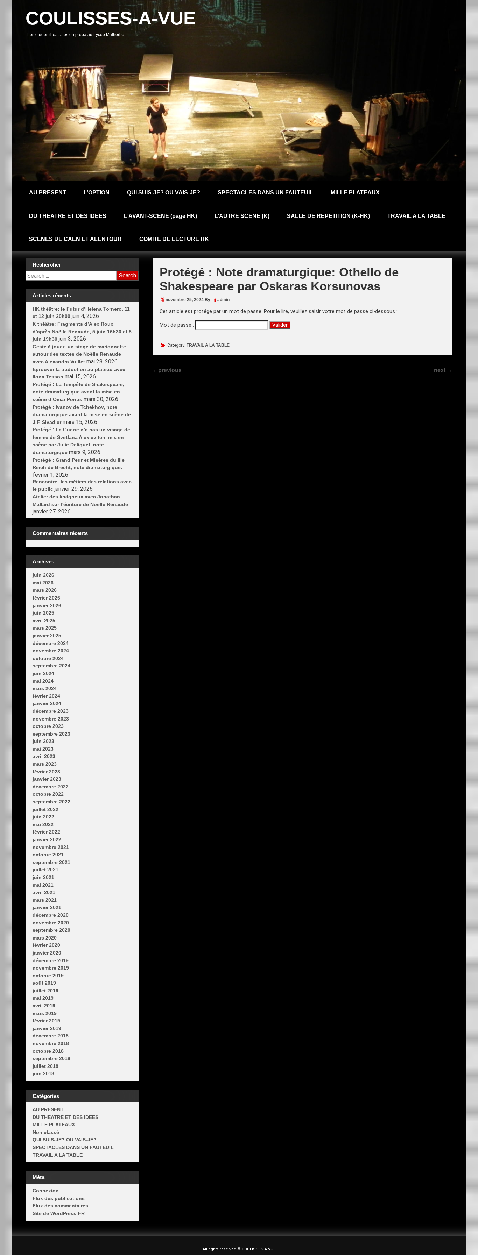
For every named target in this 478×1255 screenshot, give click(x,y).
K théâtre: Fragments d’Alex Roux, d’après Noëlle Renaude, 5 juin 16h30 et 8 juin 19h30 (82, 331)
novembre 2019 (51, 968)
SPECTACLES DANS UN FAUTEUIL (265, 193)
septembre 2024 (51, 665)
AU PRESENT (47, 193)
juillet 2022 (45, 809)
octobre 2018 (48, 1051)
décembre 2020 (51, 915)
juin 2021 (43, 877)
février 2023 (46, 771)
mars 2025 (45, 628)
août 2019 (44, 983)
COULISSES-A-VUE (111, 18)
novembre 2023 (51, 719)
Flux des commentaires (60, 1205)
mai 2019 (43, 998)
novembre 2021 (51, 847)
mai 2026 (43, 583)
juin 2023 (43, 741)
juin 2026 (43, 575)
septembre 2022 (51, 801)
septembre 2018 (51, 1058)
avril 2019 (44, 1005)
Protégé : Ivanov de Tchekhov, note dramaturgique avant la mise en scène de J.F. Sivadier (82, 414)
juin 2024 (43, 673)
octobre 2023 (48, 726)
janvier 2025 (47, 635)
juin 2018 (43, 1073)
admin (223, 299)
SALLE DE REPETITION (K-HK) (328, 216)
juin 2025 (43, 613)
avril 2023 (44, 756)
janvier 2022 (47, 839)
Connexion (46, 1190)
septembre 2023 (51, 734)
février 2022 (46, 832)
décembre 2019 (51, 960)
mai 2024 (43, 681)
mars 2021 (45, 900)
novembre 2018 (51, 1043)
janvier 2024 (47, 703)
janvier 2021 (47, 907)
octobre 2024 (48, 658)
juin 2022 (43, 817)
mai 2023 (43, 749)
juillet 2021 (45, 869)
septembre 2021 (51, 862)
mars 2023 (45, 764)
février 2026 (46, 598)
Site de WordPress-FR (59, 1213)
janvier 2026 (47, 605)
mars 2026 (45, 590)
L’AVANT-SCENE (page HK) (160, 216)
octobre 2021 (48, 854)
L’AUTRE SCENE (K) (242, 216)
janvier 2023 (47, 779)
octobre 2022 (48, 794)
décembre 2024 (51, 643)
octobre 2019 (48, 975)
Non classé (46, 1132)
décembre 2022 (51, 786)
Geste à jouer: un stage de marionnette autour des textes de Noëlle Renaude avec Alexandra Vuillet (79, 354)
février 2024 (46, 696)
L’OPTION (97, 193)
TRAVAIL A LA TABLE (416, 216)
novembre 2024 (51, 650)
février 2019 (46, 1020)
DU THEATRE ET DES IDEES (67, 216)
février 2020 (46, 945)
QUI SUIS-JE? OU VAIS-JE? (163, 193)
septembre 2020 (51, 930)
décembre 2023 (51, 711)
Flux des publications (59, 1198)
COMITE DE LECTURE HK (174, 239)
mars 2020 (45, 938)
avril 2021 (44, 892)
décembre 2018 (51, 1035)
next (443, 370)
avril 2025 (44, 620)
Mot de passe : (177, 325)
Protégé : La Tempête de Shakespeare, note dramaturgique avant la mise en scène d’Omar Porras (78, 392)
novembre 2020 (51, 923)
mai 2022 (43, 824)
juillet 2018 (45, 1066)
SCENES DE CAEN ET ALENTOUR (75, 239)
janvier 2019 (47, 1028)
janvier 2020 (47, 953)
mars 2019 (45, 1013)
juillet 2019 (45, 990)
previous (167, 370)
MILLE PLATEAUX (355, 193)
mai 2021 (43, 885)
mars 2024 (45, 688)
